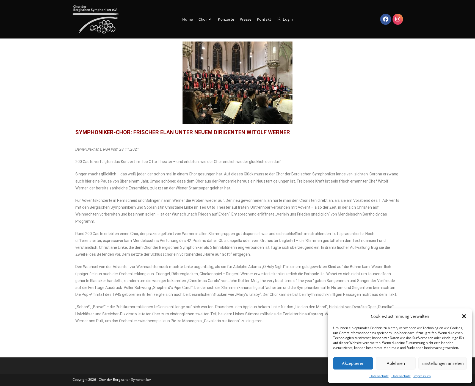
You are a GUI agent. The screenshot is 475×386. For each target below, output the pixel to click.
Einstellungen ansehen (442, 363)
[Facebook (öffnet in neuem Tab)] (385, 19)
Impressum (422, 376)
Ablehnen (396, 363)
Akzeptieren (353, 363)
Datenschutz (379, 376)
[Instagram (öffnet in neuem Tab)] (398, 19)
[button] (464, 316)
